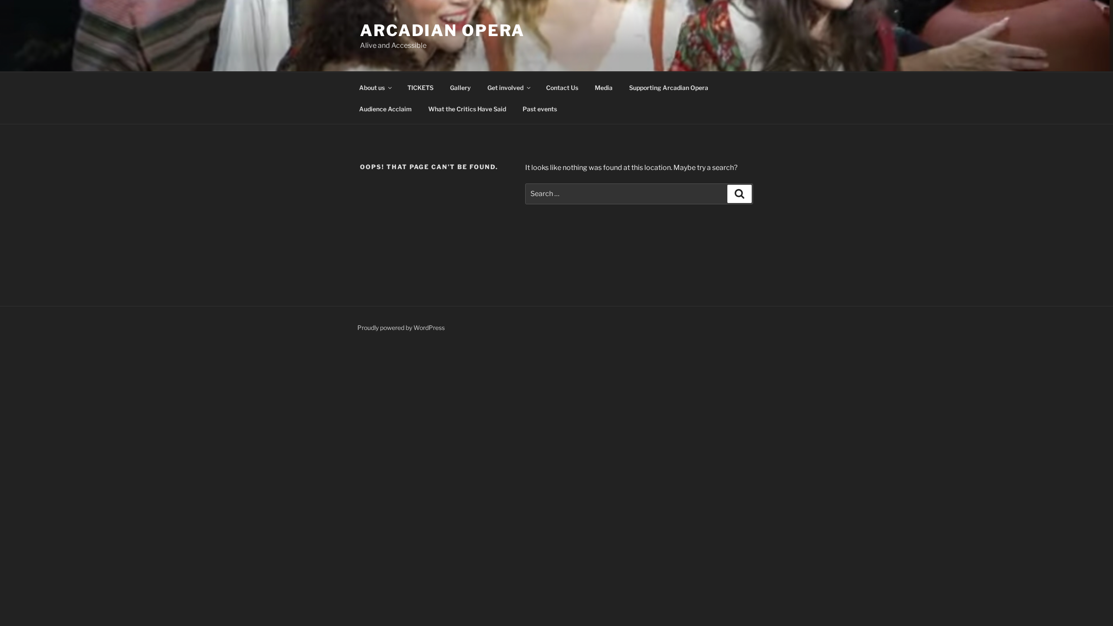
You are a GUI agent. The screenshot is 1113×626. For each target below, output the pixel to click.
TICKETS (420, 87)
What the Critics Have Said (467, 109)
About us (372, 87)
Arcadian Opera (442, 30)
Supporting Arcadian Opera (668, 87)
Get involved (505, 87)
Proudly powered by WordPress (401, 327)
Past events (540, 109)
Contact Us (562, 87)
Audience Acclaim (385, 109)
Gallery (460, 87)
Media (604, 87)
